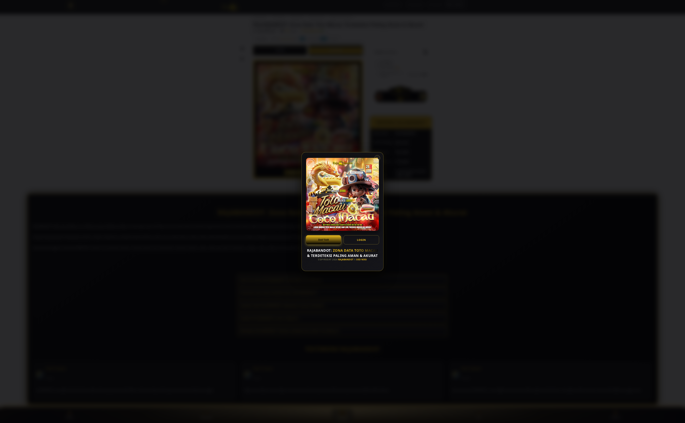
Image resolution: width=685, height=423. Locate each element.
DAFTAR (323, 239)
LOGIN (361, 240)
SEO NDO (361, 259)
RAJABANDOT (346, 259)
